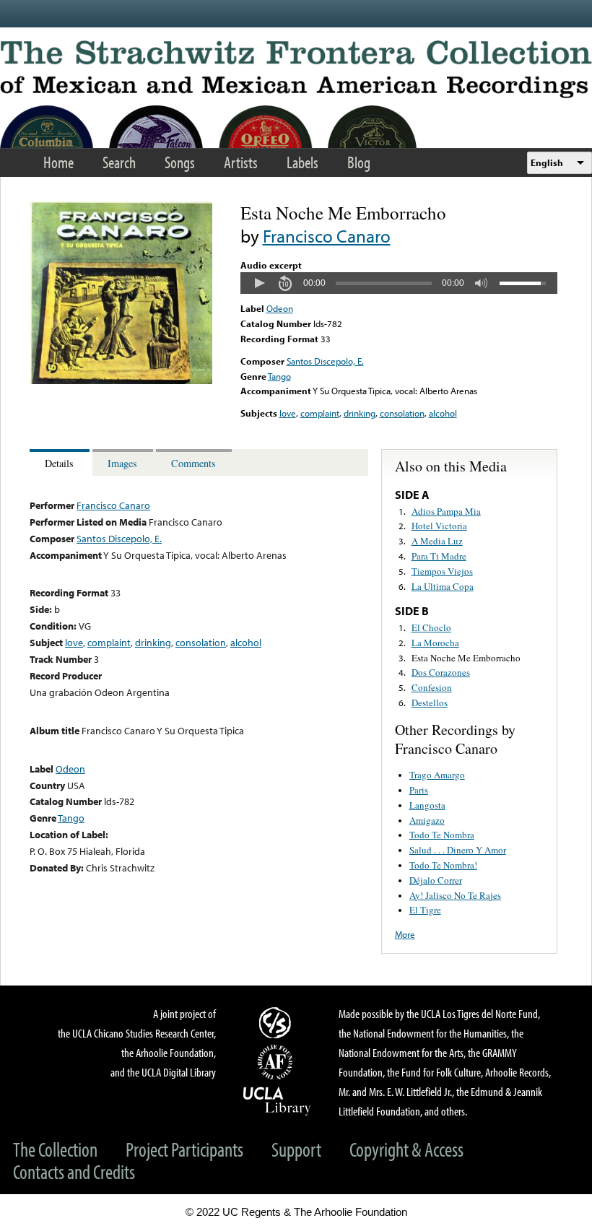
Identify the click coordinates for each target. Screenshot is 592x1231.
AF (277, 1062)
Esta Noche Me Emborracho (466, 657)
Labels (302, 162)
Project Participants (184, 1149)
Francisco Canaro (327, 236)
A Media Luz (437, 540)
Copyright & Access (406, 1149)
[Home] (296, 69)
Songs (180, 162)
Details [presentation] (59, 463)
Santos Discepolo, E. (325, 361)
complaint (319, 413)
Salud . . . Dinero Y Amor (457, 849)
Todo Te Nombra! (443, 864)
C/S (277, 1022)
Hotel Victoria (439, 525)
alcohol (443, 413)
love (287, 413)
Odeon (279, 308)
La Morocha (435, 642)
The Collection (55, 1149)
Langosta (427, 805)
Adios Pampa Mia (446, 511)
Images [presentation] (122, 463)
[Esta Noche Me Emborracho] (121, 380)
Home (58, 162)
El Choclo (431, 627)
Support (296, 1149)
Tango (279, 376)
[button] (259, 283)
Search (119, 162)
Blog (358, 162)
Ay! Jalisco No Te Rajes (455, 895)
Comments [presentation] (193, 463)
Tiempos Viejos (442, 571)
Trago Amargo (437, 774)
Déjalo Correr (435, 880)
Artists (241, 162)
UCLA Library (277, 1100)
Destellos (430, 702)
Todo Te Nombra (441, 834)
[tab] (61, 462)
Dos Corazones (441, 672)
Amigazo (427, 820)
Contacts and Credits (74, 1171)
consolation (402, 413)
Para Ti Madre (439, 555)
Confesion (432, 687)
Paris (418, 789)
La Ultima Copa (443, 586)
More (405, 934)
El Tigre (425, 909)
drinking (359, 413)
